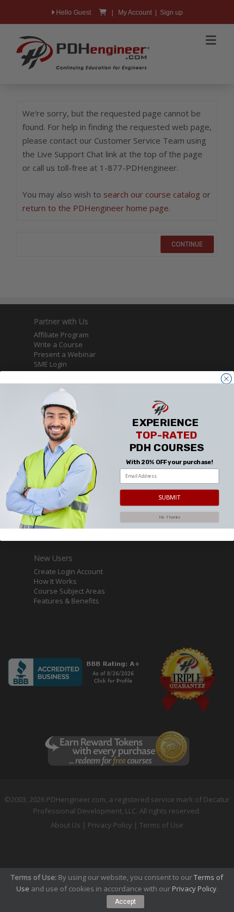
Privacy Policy (194, 888)
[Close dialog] (226, 378)
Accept (125, 901)
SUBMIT (169, 498)
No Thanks (169, 517)
